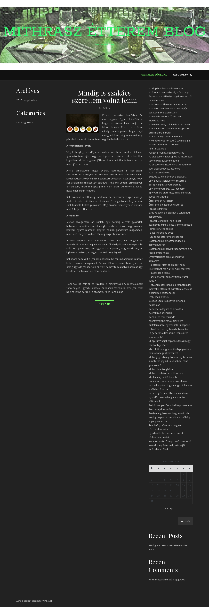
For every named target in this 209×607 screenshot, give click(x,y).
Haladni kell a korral (159, 272)
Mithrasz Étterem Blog (104, 32)
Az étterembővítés (159, 172)
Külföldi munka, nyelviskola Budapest (169, 324)
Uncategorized (24, 122)
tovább (104, 303)
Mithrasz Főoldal (154, 75)
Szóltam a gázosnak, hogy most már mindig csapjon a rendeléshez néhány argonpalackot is (170, 417)
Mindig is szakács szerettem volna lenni (104, 96)
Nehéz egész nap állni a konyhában (168, 393)
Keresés (185, 521)
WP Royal (47, 600)
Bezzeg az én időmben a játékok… (168, 176)
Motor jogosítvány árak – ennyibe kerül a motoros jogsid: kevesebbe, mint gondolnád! (170, 361)
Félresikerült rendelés (161, 228)
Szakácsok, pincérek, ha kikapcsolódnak (170, 405)
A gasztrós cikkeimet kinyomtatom (168, 104)
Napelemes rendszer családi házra (168, 381)
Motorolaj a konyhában (161, 369)
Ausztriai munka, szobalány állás (166, 152)
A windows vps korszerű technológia (169, 140)
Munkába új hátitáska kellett (164, 377)
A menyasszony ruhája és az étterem (170, 124)
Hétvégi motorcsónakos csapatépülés (170, 284)
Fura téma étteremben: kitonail (166, 236)
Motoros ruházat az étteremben (167, 373)
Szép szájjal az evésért (162, 409)
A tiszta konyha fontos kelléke (165, 136)
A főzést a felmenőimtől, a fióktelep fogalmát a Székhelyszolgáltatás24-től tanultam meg (170, 96)
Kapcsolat (180, 75)
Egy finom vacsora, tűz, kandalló (167, 188)
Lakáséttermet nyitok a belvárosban (169, 329)
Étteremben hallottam (161, 200)
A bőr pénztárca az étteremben (166, 88)
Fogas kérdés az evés (161, 232)
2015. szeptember (26, 100)
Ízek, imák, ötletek (159, 296)
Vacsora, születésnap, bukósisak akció (170, 441)
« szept (169, 508)
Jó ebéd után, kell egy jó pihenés (167, 300)
